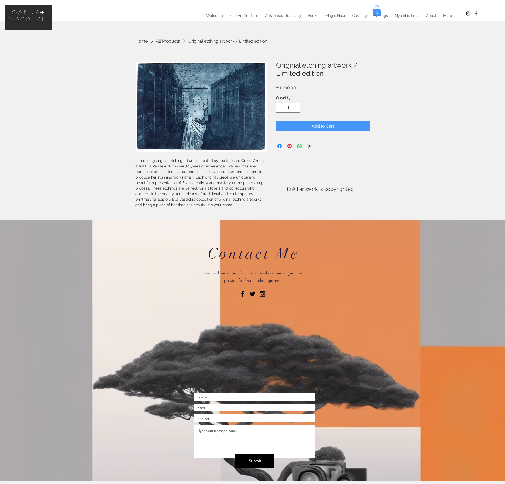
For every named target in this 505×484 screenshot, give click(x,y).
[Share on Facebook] (279, 146)
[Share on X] (309, 146)
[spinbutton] (288, 107)
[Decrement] (280, 107)
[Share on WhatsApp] (299, 146)
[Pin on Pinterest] (289, 146)
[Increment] (296, 107)
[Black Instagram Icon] (468, 13)
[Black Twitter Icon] (252, 294)
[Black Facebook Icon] (242, 294)
